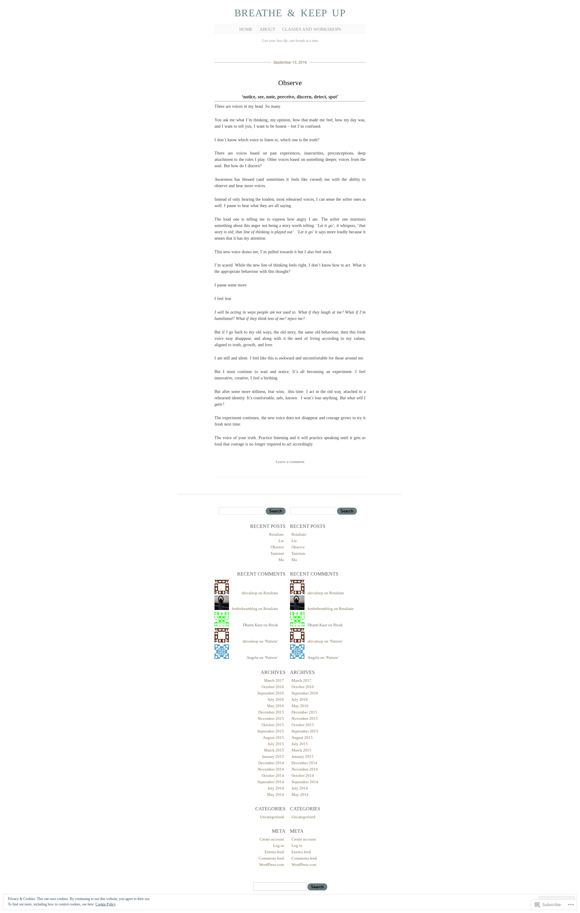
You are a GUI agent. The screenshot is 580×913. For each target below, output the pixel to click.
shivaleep (249, 593)
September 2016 (270, 693)
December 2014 (271, 763)
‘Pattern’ (271, 641)
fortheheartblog (244, 608)
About (267, 29)
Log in (278, 845)
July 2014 (276, 788)
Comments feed (271, 858)
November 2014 (271, 769)
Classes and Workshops (311, 29)
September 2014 (270, 782)
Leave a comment (290, 461)
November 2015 (271, 718)
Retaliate (276, 534)
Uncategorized (272, 817)
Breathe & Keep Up (290, 13)
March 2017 (274, 680)
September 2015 (270, 731)
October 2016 (273, 687)
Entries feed (274, 852)
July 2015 (276, 744)
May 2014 (275, 794)
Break (273, 625)
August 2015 (273, 737)
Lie (281, 540)
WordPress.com (271, 864)
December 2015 (271, 712)
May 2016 (275, 706)
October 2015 (273, 725)
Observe (290, 83)
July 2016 (276, 699)
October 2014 (273, 775)
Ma (281, 559)
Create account (271, 839)
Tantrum (277, 553)
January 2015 (273, 756)
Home (246, 29)
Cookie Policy (105, 904)
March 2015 (274, 750)
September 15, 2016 (290, 62)
